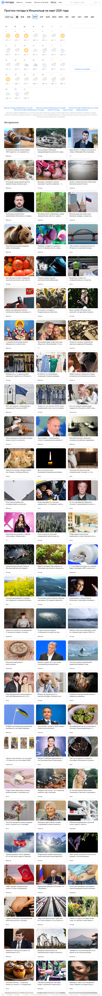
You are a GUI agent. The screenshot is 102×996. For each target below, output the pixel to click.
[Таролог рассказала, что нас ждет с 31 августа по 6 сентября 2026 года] (19, 752)
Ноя (86, 17)
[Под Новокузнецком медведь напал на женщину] (19, 239)
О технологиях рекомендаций (59, 994)
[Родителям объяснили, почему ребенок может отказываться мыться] (19, 784)
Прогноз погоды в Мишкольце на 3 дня (18, 108)
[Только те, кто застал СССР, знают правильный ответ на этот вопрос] (51, 399)
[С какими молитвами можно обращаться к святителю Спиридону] (19, 335)
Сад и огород (68, 110)
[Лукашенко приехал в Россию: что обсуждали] (51, 880)
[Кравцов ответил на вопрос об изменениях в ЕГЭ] (19, 944)
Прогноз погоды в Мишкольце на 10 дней (29, 110)
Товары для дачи (82, 110)
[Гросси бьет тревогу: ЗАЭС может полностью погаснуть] (51, 719)
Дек (92, 17)
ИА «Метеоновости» (94, 994)
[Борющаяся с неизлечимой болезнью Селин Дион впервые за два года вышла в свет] (83, 591)
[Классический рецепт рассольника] (19, 655)
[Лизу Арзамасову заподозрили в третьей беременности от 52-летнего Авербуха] (19, 687)
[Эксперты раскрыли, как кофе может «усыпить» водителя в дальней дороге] (51, 976)
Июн (54, 17)
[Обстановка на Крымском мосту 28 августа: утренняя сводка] (83, 239)
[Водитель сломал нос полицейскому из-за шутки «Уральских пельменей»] (83, 271)
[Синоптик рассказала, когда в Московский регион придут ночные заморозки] (19, 559)
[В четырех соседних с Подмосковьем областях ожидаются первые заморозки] (51, 303)
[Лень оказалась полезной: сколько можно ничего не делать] (19, 431)
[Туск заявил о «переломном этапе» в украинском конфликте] (51, 431)
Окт (79, 17)
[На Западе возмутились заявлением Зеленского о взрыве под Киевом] (19, 207)
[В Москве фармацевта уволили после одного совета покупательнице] (83, 816)
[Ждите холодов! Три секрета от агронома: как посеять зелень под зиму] (51, 559)
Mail (3, 994)
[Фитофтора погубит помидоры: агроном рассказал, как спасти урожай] (19, 271)
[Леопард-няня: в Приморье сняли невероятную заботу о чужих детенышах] (51, 207)
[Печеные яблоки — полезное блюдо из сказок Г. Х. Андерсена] (19, 976)
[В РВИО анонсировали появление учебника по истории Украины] (19, 719)
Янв (22, 17)
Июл (61, 17)
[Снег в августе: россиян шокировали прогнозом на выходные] (51, 527)
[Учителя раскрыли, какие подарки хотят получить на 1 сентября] (19, 816)
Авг (67, 17)
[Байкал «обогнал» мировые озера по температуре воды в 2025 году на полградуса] (83, 623)
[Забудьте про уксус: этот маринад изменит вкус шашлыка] (51, 784)
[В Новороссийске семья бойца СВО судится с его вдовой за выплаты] (19, 143)
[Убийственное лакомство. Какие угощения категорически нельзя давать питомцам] (83, 367)
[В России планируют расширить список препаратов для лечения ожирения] (83, 880)
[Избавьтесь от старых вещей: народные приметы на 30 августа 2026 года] (19, 367)
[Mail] (3, 2)
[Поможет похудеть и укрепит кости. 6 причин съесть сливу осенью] (51, 239)
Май (48, 17)
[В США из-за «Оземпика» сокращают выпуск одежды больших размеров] (51, 367)
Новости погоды (53, 110)
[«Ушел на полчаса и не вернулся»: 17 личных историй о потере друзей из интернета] (19, 623)
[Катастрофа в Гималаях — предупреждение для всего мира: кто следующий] (51, 143)
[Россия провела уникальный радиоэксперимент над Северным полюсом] (83, 655)
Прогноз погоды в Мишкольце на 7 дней (83, 108)
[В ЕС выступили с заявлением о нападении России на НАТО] (19, 399)
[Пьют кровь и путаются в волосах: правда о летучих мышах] (83, 848)
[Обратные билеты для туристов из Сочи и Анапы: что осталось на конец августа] (51, 912)
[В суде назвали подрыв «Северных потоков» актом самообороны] (51, 623)
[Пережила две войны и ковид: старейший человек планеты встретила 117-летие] (51, 816)
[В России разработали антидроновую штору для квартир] (19, 495)
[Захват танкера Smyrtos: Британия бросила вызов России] (83, 175)
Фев (28, 17)
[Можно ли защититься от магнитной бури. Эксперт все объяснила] (51, 687)
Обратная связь (74, 994)
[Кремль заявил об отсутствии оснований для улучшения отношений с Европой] (51, 655)
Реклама (17, 994)
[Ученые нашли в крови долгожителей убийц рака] (51, 271)
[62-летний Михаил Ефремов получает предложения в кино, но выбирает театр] (83, 495)
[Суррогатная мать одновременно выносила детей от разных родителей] (19, 912)
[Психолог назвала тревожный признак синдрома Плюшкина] (83, 335)
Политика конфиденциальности (40, 994)
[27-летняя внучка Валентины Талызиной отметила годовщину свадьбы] (83, 784)
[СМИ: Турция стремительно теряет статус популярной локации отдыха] (19, 880)
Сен (73, 17)
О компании (9, 994)
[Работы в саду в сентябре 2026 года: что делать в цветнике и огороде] (83, 912)
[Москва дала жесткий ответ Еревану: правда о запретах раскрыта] (83, 207)
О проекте (26, 994)
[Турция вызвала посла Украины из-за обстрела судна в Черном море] (19, 848)
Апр (41, 17)
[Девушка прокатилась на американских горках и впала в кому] (51, 944)
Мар (35, 17)
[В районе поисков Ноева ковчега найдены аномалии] (83, 687)
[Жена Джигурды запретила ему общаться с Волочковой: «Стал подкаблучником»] (51, 335)
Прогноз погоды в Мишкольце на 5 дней (50, 108)
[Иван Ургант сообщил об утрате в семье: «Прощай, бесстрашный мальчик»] (83, 143)
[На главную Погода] (9, 2)
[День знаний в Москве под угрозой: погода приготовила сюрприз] (83, 303)
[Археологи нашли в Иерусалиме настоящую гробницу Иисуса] (19, 463)
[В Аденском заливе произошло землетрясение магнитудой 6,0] (51, 848)
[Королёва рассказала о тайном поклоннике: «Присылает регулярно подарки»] (19, 527)
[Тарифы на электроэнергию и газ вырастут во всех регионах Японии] (83, 944)
